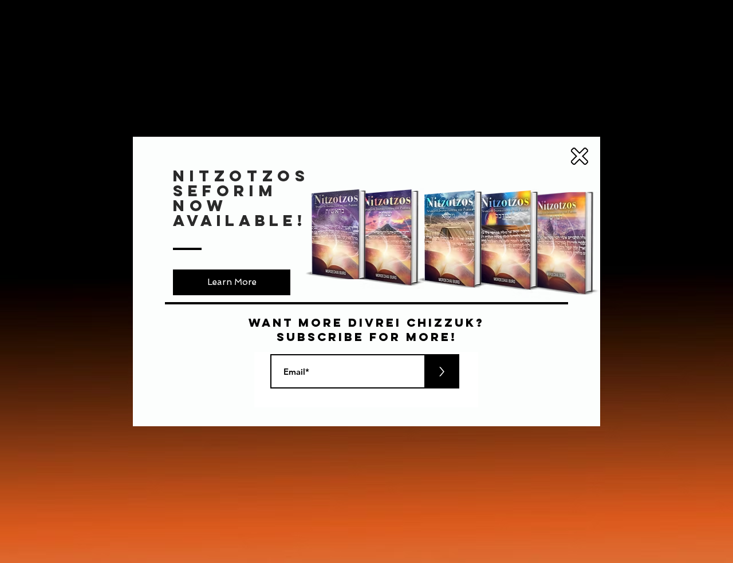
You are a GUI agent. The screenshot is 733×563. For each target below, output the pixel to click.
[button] (579, 156)
